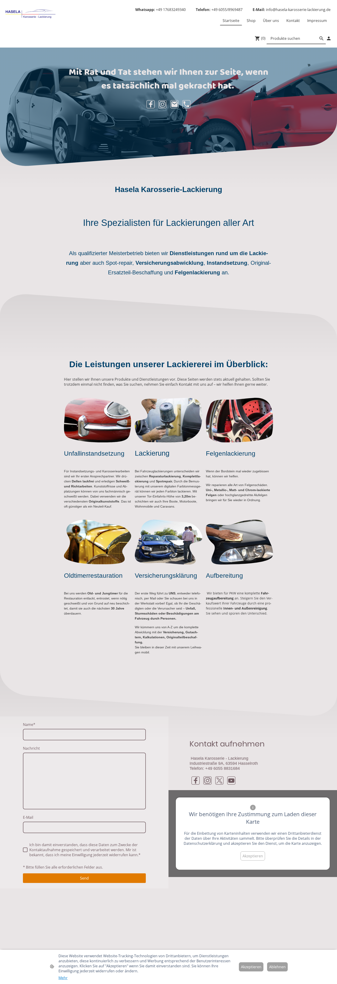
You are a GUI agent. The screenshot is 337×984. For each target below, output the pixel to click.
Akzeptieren (253, 855)
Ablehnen (277, 966)
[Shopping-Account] (328, 38)
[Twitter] (219, 780)
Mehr (63, 977)
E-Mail (28, 817)
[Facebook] (150, 104)
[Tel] (186, 104)
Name (29, 724)
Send (84, 878)
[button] (321, 38)
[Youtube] (231, 780)
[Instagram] (162, 104)
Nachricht (31, 748)
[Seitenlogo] (31, 14)
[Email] (174, 104)
